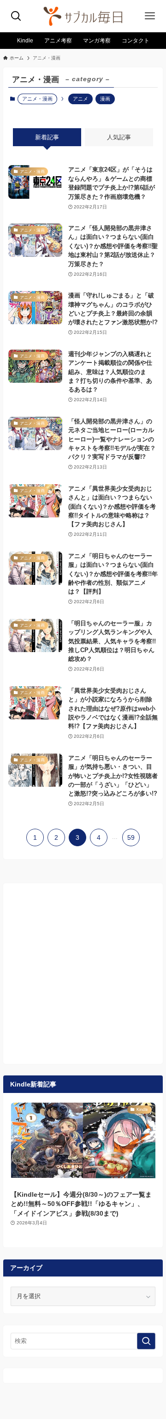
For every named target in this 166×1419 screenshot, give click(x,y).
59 (131, 837)
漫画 (105, 98)
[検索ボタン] (16, 16)
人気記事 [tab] (119, 137)
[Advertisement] (83, 974)
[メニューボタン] (150, 16)
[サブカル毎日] (83, 16)
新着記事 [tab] (47, 137)
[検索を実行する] (146, 1341)
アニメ (80, 98)
